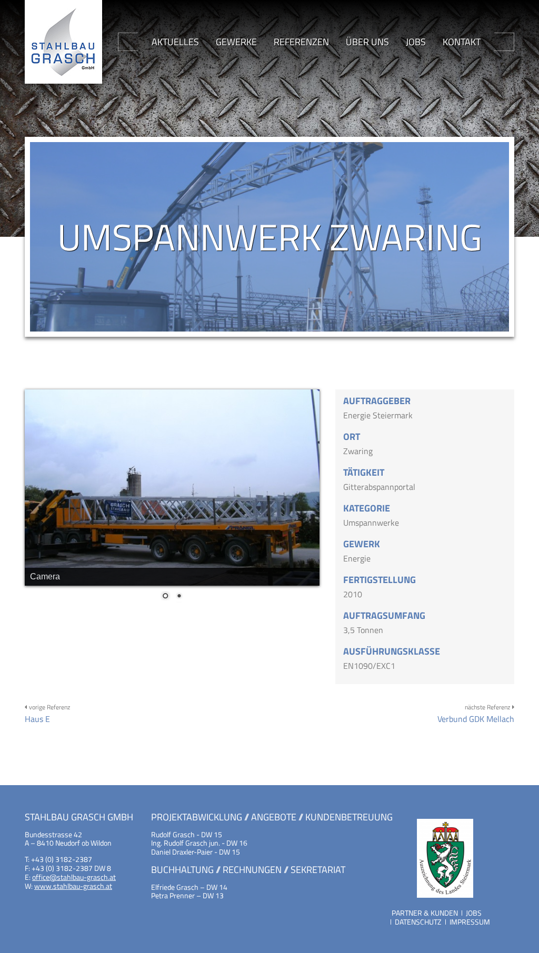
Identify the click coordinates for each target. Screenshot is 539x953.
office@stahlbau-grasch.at (74, 876)
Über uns (367, 42)
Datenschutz (418, 921)
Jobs (416, 42)
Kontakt (462, 42)
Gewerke (236, 42)
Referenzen (301, 42)
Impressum (470, 921)
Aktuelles (175, 42)
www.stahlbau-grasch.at (73, 885)
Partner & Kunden (425, 912)
